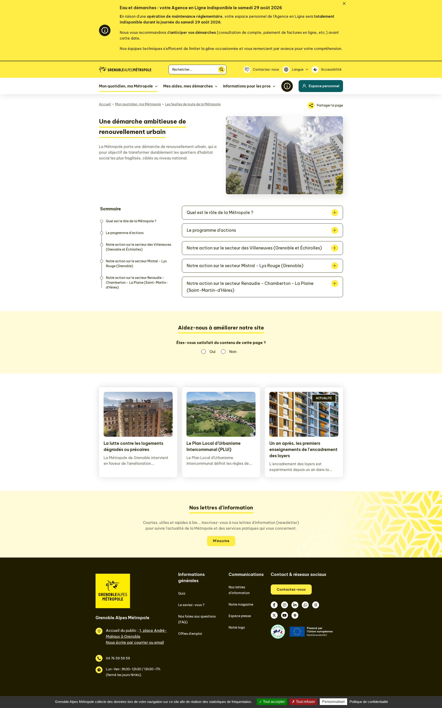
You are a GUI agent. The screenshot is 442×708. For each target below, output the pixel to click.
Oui (212, 351)
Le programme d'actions (125, 233)
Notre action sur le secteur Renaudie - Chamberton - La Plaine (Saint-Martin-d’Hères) (137, 282)
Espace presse (240, 616)
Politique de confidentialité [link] (368, 702)
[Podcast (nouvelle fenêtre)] (294, 615)
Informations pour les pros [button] (246, 86)
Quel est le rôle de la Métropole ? (131, 221)
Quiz (181, 593)
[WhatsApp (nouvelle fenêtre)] (305, 604)
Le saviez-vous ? (191, 605)
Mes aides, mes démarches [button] (188, 86)
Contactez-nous (291, 589)
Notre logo (237, 627)
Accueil (105, 104)
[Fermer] (344, 3)
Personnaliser (333, 702)
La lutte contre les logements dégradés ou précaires (133, 446)
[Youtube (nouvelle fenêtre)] (284, 615)
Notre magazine (241, 604)
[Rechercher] (221, 69)
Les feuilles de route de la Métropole (193, 104)
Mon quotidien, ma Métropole (138, 104)
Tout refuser (305, 702)
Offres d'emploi (190, 634)
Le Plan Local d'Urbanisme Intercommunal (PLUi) (213, 446)
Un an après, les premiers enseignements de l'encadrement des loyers (303, 449)
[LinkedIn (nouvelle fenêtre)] (294, 604)
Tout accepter (273, 702)
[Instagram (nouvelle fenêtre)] (284, 604)
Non (232, 351)
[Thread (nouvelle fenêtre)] (315, 604)
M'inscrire (221, 541)
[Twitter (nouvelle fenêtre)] (274, 615)
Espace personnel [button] (324, 86)
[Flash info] (287, 86)
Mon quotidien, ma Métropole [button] (126, 86)
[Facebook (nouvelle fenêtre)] (274, 604)
